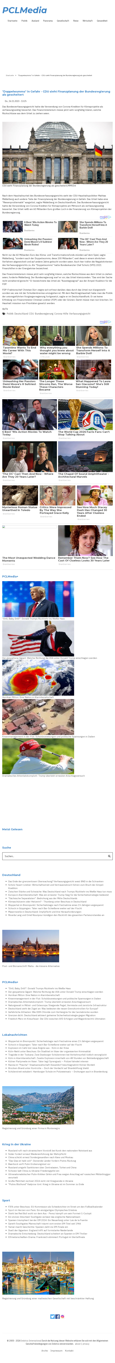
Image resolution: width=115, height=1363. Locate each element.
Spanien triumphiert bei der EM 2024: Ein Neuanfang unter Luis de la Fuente (48, 1220)
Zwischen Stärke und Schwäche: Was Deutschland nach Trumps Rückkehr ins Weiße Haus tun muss (60, 891)
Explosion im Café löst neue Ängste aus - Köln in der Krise (38, 1048)
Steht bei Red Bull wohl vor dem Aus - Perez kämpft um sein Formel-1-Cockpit (49, 1213)
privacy (86, 1344)
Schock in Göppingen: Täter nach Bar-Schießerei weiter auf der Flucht (45, 908)
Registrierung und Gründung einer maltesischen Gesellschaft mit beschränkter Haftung (48, 1298)
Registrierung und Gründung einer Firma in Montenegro (31, 1128)
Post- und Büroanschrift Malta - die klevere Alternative (31, 966)
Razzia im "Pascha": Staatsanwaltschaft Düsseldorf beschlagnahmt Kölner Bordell (51, 1064)
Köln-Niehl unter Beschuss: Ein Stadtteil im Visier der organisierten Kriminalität (49, 1051)
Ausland (35, 20)
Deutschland (21, 313)
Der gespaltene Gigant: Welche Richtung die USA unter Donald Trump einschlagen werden (49, 658)
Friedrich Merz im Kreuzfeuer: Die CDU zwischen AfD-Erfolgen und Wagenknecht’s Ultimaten (56, 1018)
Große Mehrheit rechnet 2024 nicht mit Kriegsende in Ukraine (40, 1181)
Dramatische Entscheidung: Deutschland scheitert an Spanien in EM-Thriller (47, 1233)
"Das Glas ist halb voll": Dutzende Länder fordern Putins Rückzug (42, 1160)
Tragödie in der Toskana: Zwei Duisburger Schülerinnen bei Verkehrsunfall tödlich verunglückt (57, 1054)
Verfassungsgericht (79, 313)
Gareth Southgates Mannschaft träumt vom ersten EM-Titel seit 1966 (44, 1223)
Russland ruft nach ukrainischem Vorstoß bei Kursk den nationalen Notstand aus (50, 1150)
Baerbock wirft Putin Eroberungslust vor (29, 1164)
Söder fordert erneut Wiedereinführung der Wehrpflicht (37, 1154)
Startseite (12, 20)
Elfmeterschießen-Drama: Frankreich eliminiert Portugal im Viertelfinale (46, 1237)
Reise (75, 20)
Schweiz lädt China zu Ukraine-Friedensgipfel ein (33, 1170)
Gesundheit (102, 20)
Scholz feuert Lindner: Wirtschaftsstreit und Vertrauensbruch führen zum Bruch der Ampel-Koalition (56, 886)
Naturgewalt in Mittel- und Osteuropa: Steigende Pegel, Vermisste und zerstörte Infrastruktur (57, 1005)
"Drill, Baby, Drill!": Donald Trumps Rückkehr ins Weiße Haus (33, 618)
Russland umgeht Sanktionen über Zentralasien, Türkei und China (42, 1167)
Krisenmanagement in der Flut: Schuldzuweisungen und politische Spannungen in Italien (48, 736)
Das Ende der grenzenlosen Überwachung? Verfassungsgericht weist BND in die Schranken (55, 881)
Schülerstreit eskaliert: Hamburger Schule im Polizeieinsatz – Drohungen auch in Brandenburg (58, 1071)
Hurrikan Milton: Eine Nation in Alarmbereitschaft (28, 697)
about (78, 1344)
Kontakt (69, 1350)
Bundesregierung (44, 313)
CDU (31, 313)
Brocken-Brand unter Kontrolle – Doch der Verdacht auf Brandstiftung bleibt (48, 1068)
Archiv (44, 1350)
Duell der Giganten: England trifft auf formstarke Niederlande (40, 1230)
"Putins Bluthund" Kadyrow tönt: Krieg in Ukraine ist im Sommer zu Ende (46, 1184)
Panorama (48, 20)
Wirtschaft (88, 20)
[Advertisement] (57, 47)
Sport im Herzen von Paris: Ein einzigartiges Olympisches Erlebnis (42, 1210)
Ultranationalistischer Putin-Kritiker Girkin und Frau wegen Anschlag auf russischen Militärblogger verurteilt (59, 1176)
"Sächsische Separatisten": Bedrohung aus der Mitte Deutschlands (42, 898)
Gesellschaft (63, 20)
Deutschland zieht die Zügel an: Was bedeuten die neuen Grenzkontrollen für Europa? (53, 1008)
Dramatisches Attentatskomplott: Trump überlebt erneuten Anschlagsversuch (43, 775)
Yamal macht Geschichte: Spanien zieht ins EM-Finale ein (38, 1226)
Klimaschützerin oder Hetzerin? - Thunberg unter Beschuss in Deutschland (47, 901)
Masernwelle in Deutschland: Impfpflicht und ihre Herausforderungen (44, 911)
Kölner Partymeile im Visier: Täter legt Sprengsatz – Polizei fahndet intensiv (48, 1061)
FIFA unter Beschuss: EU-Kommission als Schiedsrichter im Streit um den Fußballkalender (55, 1206)
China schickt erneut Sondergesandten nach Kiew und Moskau (40, 1157)
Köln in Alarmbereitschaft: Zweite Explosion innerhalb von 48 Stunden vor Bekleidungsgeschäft (58, 1058)
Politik (24, 20)
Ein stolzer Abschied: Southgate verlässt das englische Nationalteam (44, 1216)
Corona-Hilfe (61, 313)
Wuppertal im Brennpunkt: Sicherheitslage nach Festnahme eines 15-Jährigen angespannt (56, 905)
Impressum (56, 1350)
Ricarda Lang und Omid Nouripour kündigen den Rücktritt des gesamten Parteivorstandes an (56, 915)
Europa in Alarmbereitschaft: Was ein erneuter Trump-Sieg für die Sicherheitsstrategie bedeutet (58, 894)
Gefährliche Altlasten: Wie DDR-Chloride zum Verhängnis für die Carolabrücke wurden (53, 1012)
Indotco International (31, 1340)
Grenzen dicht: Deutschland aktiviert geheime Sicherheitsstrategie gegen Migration (52, 1015)
